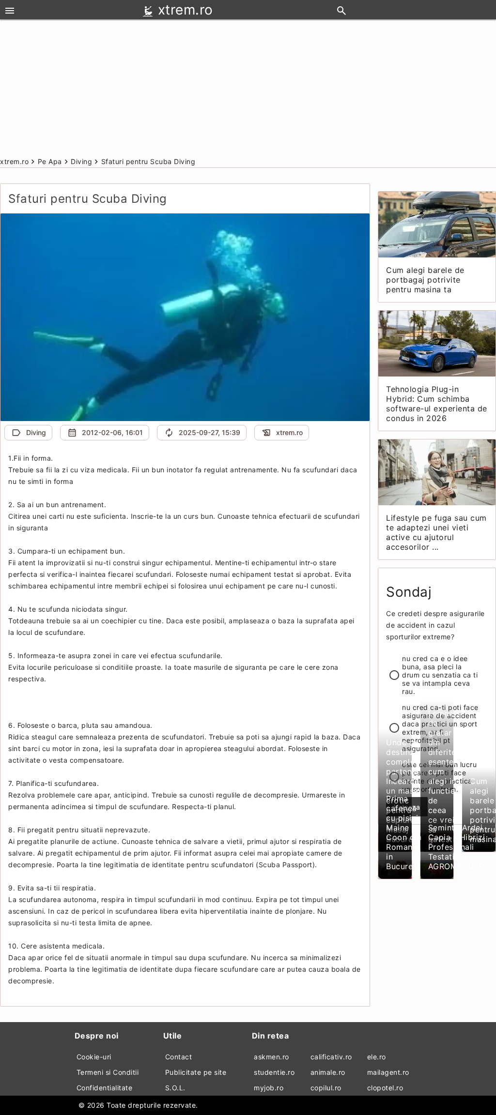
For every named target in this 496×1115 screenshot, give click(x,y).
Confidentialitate (105, 1088)
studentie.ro (274, 1072)
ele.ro (376, 1057)
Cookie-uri (94, 1057)
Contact (178, 1057)
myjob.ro (268, 1088)
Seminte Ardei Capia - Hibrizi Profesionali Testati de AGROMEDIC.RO (459, 847)
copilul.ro (325, 1088)
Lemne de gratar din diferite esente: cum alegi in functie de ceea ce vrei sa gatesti (442, 776)
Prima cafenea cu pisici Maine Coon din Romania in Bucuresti (404, 832)
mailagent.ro (388, 1072)
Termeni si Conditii (108, 1072)
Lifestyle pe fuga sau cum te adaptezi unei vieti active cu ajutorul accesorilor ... (436, 532)
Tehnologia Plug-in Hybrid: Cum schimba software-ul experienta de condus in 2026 (436, 403)
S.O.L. (175, 1088)
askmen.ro (271, 1057)
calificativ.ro (331, 1057)
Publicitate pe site (196, 1072)
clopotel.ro (385, 1088)
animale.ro (327, 1072)
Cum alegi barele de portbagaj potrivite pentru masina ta (425, 279)
